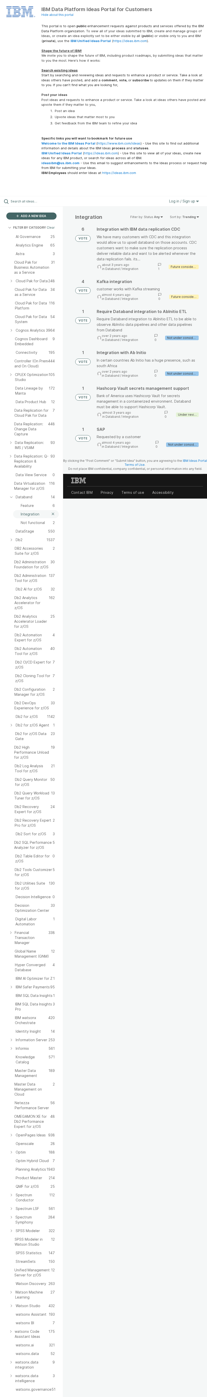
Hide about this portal (57, 15)
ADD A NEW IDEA (33, 216)
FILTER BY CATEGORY (29, 227)
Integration (130, 269)
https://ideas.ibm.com (130, 41)
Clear (51, 227)
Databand (112, 269)
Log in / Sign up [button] (182, 201)
